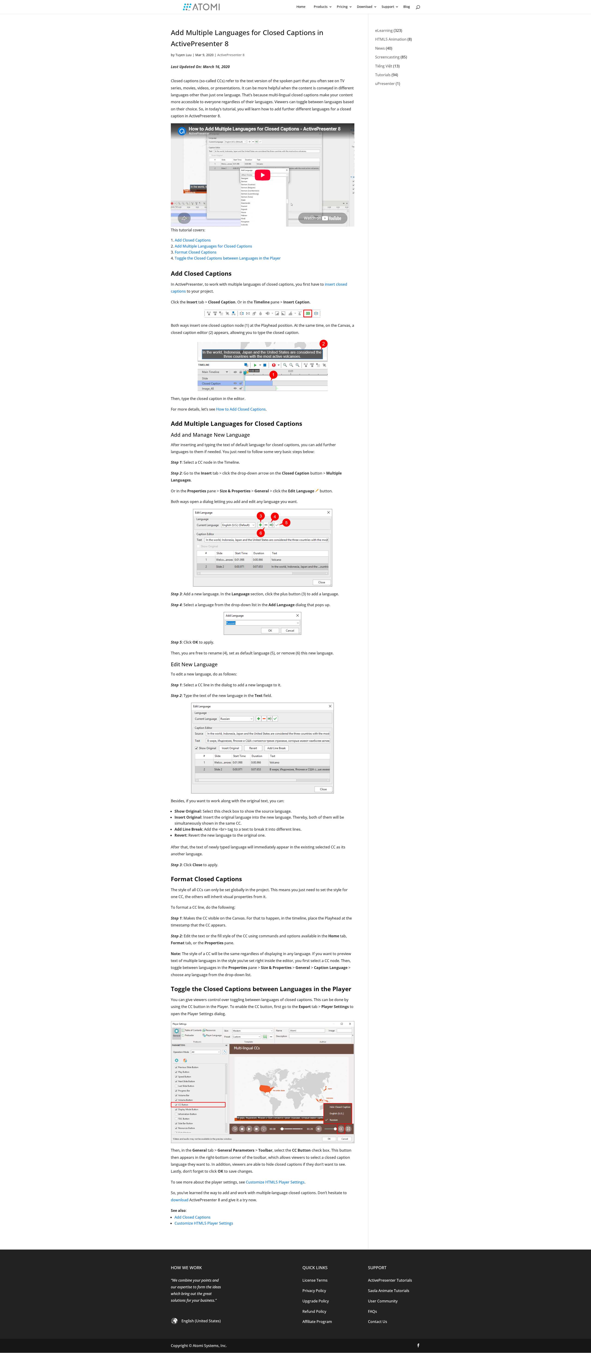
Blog (406, 6)
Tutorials (383, 74)
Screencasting (387, 57)
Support (388, 6)
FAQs (372, 1311)
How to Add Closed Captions (241, 409)
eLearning (384, 30)
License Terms (315, 1280)
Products (321, 6)
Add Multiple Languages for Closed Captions (213, 246)
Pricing (342, 6)
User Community (383, 1301)
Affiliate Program (317, 1321)
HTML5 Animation (391, 39)
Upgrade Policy (315, 1301)
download (180, 1199)
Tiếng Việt (383, 66)
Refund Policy (314, 1311)
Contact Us (377, 1321)
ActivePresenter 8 (230, 55)
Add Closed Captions (193, 240)
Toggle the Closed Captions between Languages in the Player (228, 258)
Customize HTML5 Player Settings (275, 1182)
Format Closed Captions (196, 252)
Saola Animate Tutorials (388, 1290)
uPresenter (385, 83)
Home (300, 6)
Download (364, 6)
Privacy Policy (314, 1290)
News (380, 48)
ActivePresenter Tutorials (390, 1280)
